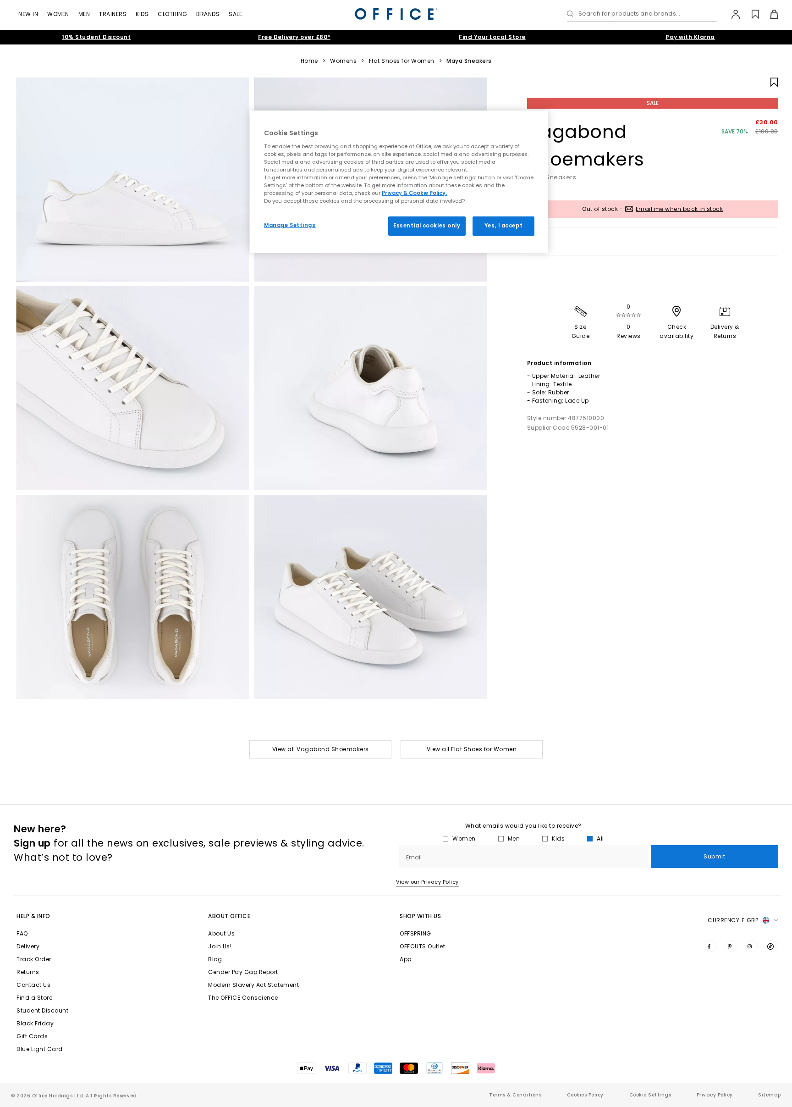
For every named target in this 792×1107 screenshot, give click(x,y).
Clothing (172, 14)
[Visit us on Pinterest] (731, 946)
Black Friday (35, 1023)
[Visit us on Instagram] (752, 946)
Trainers (112, 14)
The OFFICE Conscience (243, 998)
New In (28, 14)
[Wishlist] (750, 14)
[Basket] (769, 14)
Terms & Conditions (515, 1094)
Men (84, 14)
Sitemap (769, 1094)
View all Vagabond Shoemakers (320, 749)
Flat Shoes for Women (401, 61)
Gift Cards (32, 1036)
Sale (235, 14)
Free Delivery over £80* (294, 37)
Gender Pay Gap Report (243, 972)
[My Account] (731, 14)
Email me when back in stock (679, 209)
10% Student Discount (96, 37)
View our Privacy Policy (427, 882)
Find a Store (34, 998)
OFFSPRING (415, 933)
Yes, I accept (503, 225)
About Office (229, 916)
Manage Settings (290, 225)
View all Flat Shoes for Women (472, 749)
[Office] (396, 14)
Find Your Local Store (492, 37)
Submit (714, 856)
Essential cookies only (427, 225)
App (406, 959)
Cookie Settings (650, 1094)
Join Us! (219, 946)
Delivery (27, 946)
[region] (399, 182)
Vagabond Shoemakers (585, 145)
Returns (27, 972)
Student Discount (42, 1010)
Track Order (33, 959)
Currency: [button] (733, 920)
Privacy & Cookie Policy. (414, 193)
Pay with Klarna (690, 37)
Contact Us (33, 985)
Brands (208, 14)
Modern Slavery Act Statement (253, 985)
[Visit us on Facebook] (711, 946)
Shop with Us (420, 916)
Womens (343, 61)
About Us (221, 933)
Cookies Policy (585, 1094)
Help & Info (33, 916)
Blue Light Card (39, 1049)
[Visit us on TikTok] (772, 946)
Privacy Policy (715, 1094)
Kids (142, 14)
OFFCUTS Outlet (422, 946)
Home (309, 61)
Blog (215, 959)
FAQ (22, 933)
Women (58, 14)
